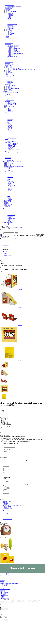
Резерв (4, 480)
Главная (6, 410)
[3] (3, 476)
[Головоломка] (6, 495)
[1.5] (3, 474)
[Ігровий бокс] (7, 489)
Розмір (4, 490)
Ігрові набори (5, 253)
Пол (3, 467)
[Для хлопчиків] (5, 470)
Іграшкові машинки (7, 200)
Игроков (4, 478)
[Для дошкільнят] (6, 497)
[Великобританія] (6, 463)
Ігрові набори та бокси (7, 204)
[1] (3, 473)
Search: (1, 233)
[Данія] (6, 465)
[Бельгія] (6, 462)
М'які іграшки (5, 208)
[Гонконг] (6, 464)
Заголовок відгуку (8, 449)
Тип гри (4, 492)
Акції (8, 228)
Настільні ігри (5, 105)
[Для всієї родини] (6, 496)
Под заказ (5, 482)
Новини (11, 228)
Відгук (5, 451)
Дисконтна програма (7, 518)
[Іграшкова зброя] (7, 487)
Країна (4, 461)
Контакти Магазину (7, 513)
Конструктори (5, 91)
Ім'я (5, 446)
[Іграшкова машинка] (7, 488)
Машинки (5, 251)
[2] (3, 475)
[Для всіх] (5, 468)
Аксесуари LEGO (6, 94)
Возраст (4, 472)
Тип (3, 485)
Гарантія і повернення (7, 519)
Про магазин (15, 228)
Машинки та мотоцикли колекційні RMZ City (12, 161)
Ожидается (5, 477)
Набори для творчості (7, 201)
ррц (3, 483)
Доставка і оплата (4, 228)
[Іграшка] (7, 486)
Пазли (4, 211)
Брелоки (4, 207)
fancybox (20, 289)
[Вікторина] (6, 494)
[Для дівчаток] (5, 469)
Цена (4, 459)
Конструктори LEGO (7, 2)
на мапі (20, 227)
